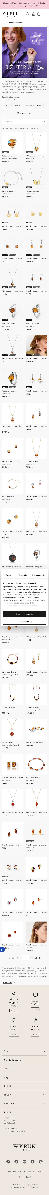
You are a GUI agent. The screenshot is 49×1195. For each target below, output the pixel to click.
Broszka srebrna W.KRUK (34, 742)
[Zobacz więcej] (45, 22)
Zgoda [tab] (8, 575)
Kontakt (7, 1086)
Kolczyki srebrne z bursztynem (12, 259)
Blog (6, 1077)
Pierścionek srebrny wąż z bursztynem (34, 568)
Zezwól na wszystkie (24, 614)
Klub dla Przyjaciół (12, 1060)
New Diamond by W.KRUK (34, 105)
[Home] (11, 14)
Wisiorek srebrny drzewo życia (36, 637)
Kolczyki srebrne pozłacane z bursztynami (12, 638)
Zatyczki (17, 105)
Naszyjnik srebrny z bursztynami (32, 192)
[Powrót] (4, 22)
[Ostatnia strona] (39, 958)
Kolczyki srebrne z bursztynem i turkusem (12, 532)
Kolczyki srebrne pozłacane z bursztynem (36, 846)
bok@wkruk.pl (9, 1123)
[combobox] (24, 121)
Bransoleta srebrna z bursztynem (9, 497)
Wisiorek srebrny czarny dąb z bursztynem (12, 568)
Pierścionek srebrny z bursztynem (9, 324)
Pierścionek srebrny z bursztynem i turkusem (9, 157)
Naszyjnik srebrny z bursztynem (32, 462)
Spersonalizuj (23, 621)
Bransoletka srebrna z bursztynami (9, 192)
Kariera (7, 1068)
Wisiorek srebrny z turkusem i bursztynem (36, 157)
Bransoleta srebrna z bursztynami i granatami (10, 673)
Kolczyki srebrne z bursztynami (12, 226)
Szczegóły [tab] (23, 575)
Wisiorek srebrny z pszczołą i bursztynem (11, 427)
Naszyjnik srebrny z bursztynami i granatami (34, 708)
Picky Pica (7, 105)
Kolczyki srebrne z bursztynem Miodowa (36, 946)
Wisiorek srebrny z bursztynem (12, 291)
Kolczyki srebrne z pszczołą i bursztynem (11, 462)
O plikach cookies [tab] (39, 575)
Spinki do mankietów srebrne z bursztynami (12, 778)
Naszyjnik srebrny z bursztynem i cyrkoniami (10, 743)
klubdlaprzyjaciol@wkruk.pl (14, 1131)
